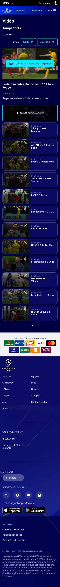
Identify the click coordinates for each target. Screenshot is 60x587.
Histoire (35, 389)
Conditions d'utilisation (13, 529)
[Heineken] (9, 343)
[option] (30, 113)
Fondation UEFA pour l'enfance (12, 446)
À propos (35, 395)
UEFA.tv (6, 389)
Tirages (6, 395)
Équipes (35, 376)
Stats (5, 408)
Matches (6, 376)
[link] (20, 10)
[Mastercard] (51, 343)
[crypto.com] (14, 350)
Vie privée (7, 524)
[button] (51, 10)
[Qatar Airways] (46, 350)
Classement (8, 382)
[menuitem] (21, 10)
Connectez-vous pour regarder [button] (32, 63)
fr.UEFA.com (8, 438)
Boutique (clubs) (39, 401)
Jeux (4, 401)
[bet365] (25, 350)
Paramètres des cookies (14, 540)
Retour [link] (9, 34)
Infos (33, 382)
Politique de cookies (12, 534)
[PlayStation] (19, 343)
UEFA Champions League (7, 10)
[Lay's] (30, 343)
